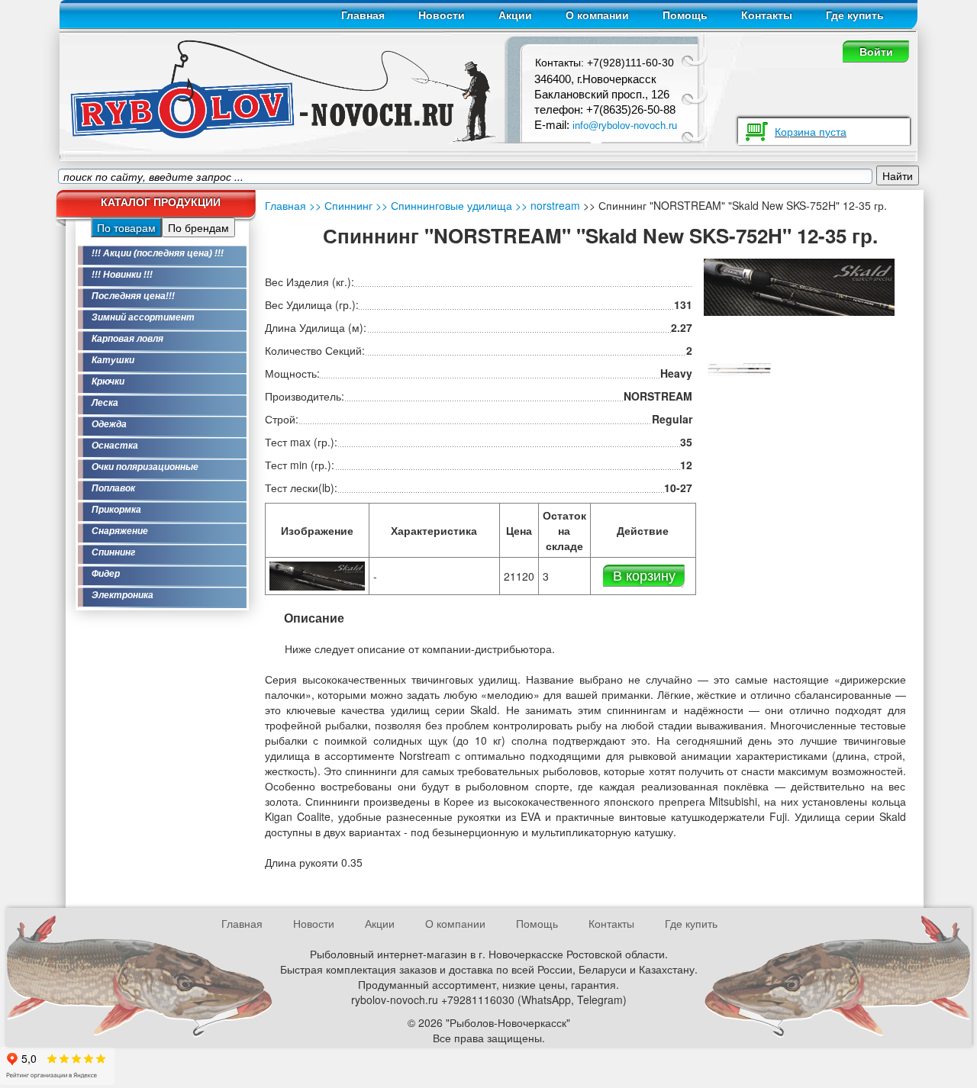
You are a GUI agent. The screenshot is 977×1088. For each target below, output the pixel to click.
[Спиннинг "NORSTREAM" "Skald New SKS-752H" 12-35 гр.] (317, 573)
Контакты (766, 15)
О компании (597, 15)
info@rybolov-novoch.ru (624, 125)
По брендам (198, 227)
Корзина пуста (810, 131)
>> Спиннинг (340, 205)
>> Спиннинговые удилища (442, 205)
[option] (740, 368)
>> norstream (546, 205)
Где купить (855, 15)
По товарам (126, 227)
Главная (363, 15)
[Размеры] (740, 367)
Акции (515, 15)
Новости (441, 15)
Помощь (685, 15)
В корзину (644, 574)
